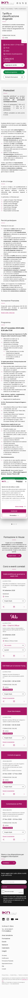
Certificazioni (5, 958)
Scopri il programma (8, 698)
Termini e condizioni (23, 975)
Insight (4, 951)
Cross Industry (9, 8)
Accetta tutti (14, 511)
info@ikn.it (8, 931)
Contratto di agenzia (14, 755)
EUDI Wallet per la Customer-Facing (14, 666)
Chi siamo (4, 955)
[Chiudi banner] (25, 481)
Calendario (5, 948)
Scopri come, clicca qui (7, 312)
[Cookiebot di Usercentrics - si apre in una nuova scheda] (16, 482)
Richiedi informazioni (11, 77)
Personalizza (13, 515)
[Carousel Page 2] (13, 524)
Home (2, 8)
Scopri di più (12, 555)
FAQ (3, 966)
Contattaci (6, 863)
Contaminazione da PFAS (14, 804)
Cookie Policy (13, 975)
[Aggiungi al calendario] (14, 607)
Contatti (4, 969)
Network (5, 945)
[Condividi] (23, 41)
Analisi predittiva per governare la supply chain (14, 575)
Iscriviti (6, 650)
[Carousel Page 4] (16, 524)
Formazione (6, 938)
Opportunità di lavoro (7, 963)
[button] (23, 3)
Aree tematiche (7, 935)
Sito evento (7, 645)
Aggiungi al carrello (11, 65)
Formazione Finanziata (7, 961)
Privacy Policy (5, 975)
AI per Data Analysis (14, 711)
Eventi (4, 942)
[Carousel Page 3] (14, 524)
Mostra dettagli (19, 506)
